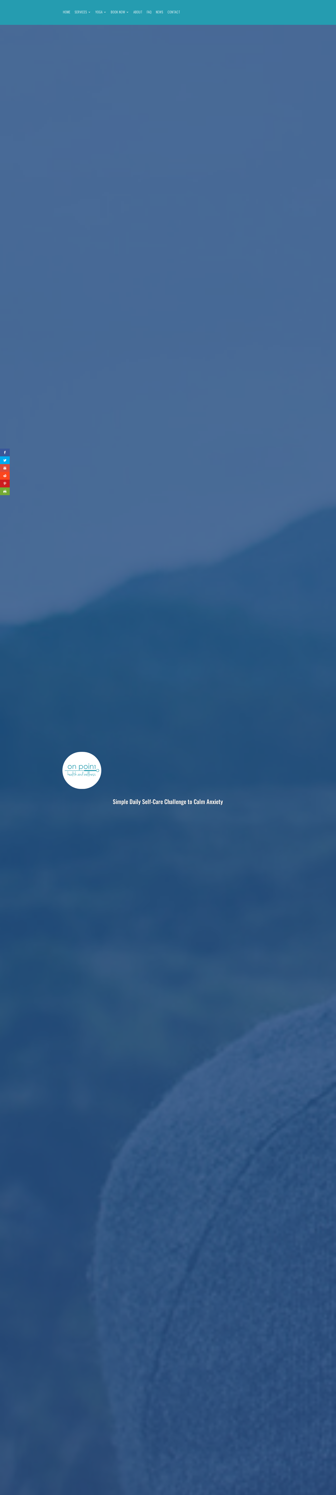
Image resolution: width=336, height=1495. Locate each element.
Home (66, 12)
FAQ (149, 12)
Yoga (99, 12)
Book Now (118, 12)
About (138, 12)
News (159, 12)
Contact (174, 12)
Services (81, 12)
